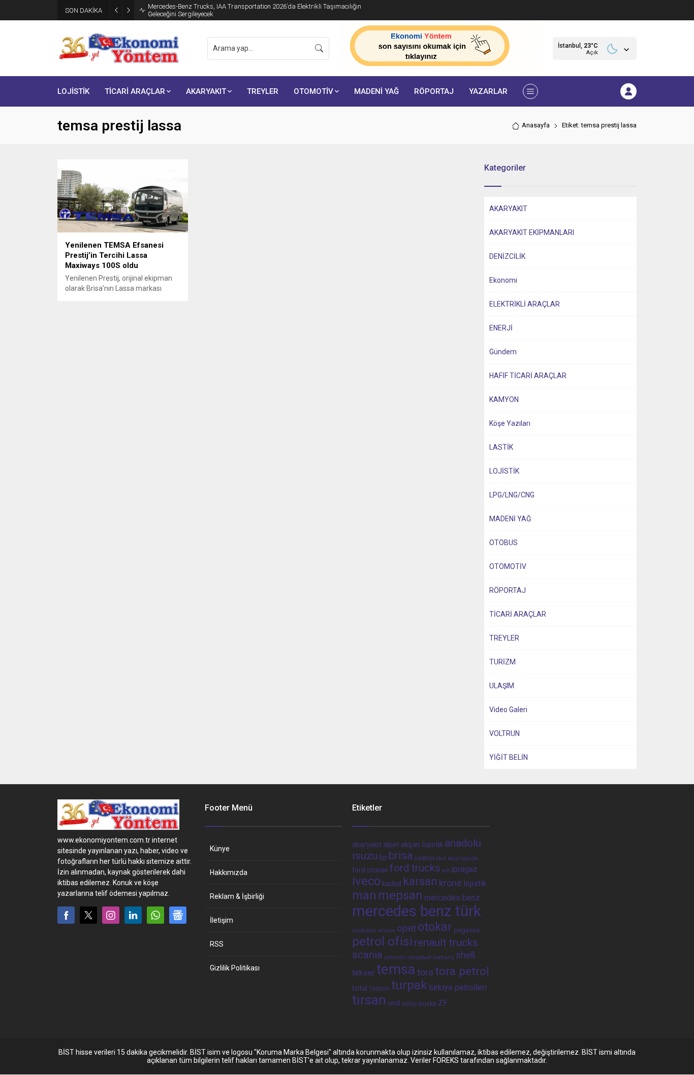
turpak (409, 985)
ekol (441, 858)
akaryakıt (367, 845)
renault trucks (446, 942)
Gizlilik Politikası (235, 968)
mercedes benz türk (416, 911)
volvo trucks (418, 1003)
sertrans (443, 957)
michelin (364, 930)
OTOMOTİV (507, 566)
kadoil (391, 883)
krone (450, 883)
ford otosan (370, 870)
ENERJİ (501, 328)
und (394, 1002)
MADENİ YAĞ (510, 519)
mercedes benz (452, 897)
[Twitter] (88, 915)
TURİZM (502, 662)
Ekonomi (503, 280)
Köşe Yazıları (509, 423)
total (359, 988)
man (364, 895)
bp (383, 857)
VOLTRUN (504, 733)
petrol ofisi (382, 941)
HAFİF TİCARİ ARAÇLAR (527, 376)
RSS (217, 944)
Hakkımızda (228, 872)
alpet (391, 844)
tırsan (369, 999)
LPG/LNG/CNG (511, 495)
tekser (363, 973)
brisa (401, 855)
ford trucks (415, 868)
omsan (386, 930)
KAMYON (504, 399)
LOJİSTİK (504, 471)
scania (367, 955)
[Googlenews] (177, 915)
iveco (366, 881)
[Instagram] (110, 915)
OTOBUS (503, 543)
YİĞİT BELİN (508, 757)
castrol (424, 858)
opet (406, 928)
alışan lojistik (422, 844)
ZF (443, 1002)
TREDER (379, 989)
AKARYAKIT (508, 209)
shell (465, 955)
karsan (420, 881)
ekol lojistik (463, 858)
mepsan (400, 895)
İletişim (221, 920)
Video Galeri (508, 710)
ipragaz (464, 869)
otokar (435, 927)
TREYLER (504, 638)
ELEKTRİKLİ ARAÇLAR (524, 304)
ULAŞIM (501, 686)
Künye (220, 849)
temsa (396, 969)
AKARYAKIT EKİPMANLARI (531, 232)
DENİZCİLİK (507, 256)
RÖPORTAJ (507, 590)
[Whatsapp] (155, 915)
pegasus (467, 930)
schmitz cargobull (407, 957)
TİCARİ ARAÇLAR (517, 614)
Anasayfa (536, 125)
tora (425, 972)
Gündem (503, 352)
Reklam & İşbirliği (237, 896)
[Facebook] (66, 915)
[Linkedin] (133, 915)
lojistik (475, 883)
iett (446, 870)
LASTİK (501, 447)
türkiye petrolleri (458, 987)
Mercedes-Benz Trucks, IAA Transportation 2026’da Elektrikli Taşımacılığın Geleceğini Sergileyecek (254, 10)
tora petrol (462, 971)
